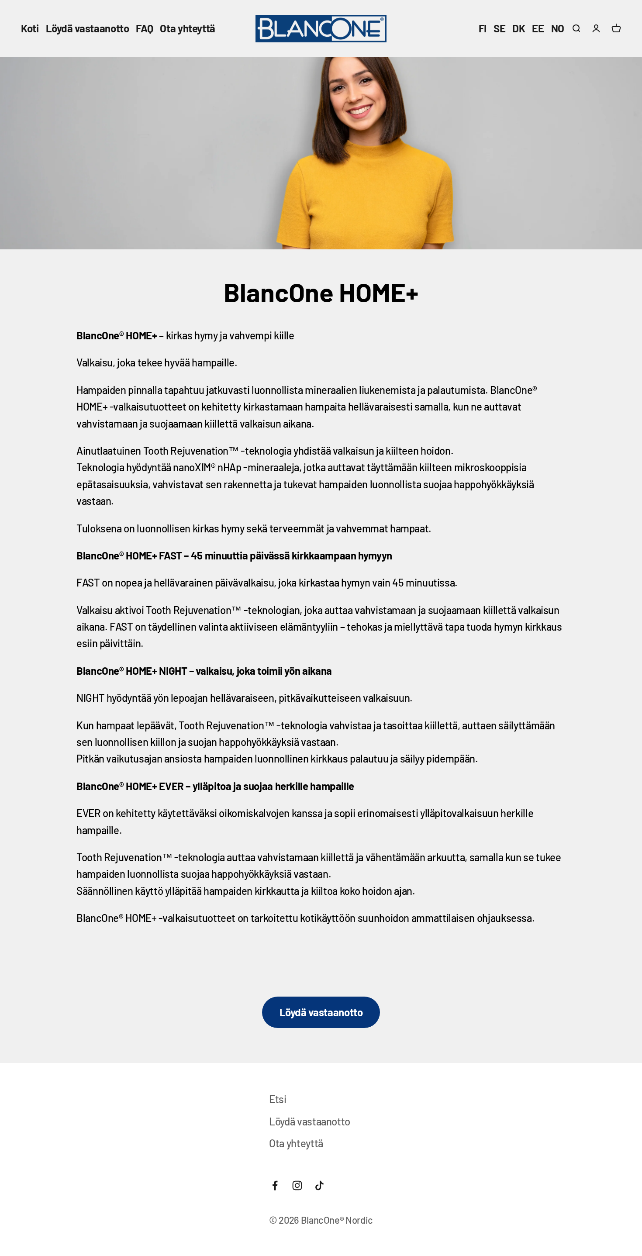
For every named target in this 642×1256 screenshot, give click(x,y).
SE (499, 28)
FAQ (144, 28)
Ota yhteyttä (187, 28)
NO (557, 28)
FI (483, 28)
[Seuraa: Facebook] (275, 1185)
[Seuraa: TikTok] (319, 1185)
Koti (30, 28)
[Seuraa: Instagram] (297, 1185)
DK (518, 28)
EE (538, 28)
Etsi (277, 1099)
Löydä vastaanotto (87, 28)
